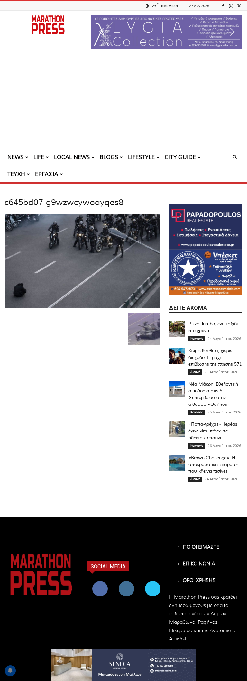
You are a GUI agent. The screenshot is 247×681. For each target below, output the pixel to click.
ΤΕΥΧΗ (16, 174)
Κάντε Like (100, 582)
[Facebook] (222, 5)
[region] (166, 32)
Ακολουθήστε (127, 582)
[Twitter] (238, 5)
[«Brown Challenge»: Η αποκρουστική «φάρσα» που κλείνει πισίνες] (177, 463)
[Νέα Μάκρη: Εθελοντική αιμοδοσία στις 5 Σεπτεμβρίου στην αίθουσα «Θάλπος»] (177, 389)
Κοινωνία (196, 338)
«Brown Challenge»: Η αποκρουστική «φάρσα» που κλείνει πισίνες (213, 465)
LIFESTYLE (141, 157)
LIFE (38, 157)
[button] (166, 32)
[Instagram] (230, 5)
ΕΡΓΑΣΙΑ (46, 174)
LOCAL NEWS (72, 157)
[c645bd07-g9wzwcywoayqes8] (82, 306)
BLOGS (109, 157)
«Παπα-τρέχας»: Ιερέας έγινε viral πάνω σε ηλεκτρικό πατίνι (212, 431)
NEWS (15, 157)
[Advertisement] (123, 101)
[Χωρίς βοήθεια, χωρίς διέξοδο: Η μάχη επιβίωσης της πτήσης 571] (177, 356)
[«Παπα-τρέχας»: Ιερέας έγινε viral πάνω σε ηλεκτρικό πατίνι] (177, 429)
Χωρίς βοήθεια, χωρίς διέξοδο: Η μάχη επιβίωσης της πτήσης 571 (215, 358)
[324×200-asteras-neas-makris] (205, 272)
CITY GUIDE (180, 157)
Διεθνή (195, 372)
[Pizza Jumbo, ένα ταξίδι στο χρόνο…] (177, 329)
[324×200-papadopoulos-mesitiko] (205, 227)
